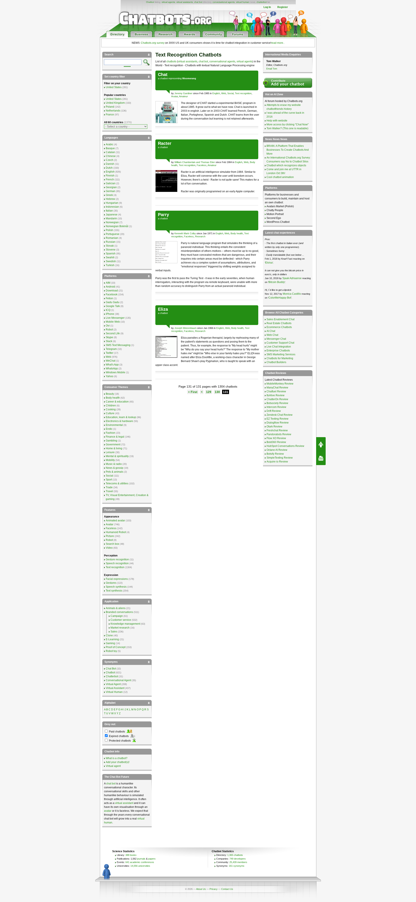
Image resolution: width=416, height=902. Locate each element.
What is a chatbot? (116, 758)
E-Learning (112, 639)
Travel (109, 491)
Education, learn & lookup (121, 417)
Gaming (110, 643)
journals (141, 858)
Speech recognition (117, 563)
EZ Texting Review (277, 418)
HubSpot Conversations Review (285, 446)
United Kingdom (115, 102)
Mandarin (111, 218)
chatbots (171, 61)
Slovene (110, 249)
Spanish (110, 253)
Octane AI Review (276, 449)
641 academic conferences (139, 862)
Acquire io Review (277, 461)
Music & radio (114, 464)
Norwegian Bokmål (117, 226)
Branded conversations (119, 612)
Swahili (110, 257)
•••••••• (127, 66)
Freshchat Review (277, 430)
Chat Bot (111, 668)
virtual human (242, 2)
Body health (237, 233)
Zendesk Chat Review (279, 414)
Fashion (110, 432)
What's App (112, 364)
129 (208, 392)
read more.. (277, 42)
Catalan (110, 152)
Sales (113, 631)
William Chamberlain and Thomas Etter (194, 162)
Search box (112, 543)
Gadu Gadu (112, 302)
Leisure (110, 452)
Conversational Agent (118, 680)
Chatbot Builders (276, 362)
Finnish (110, 175)
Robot (109, 329)
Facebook (111, 294)
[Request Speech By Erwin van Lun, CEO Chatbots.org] (321, 444)
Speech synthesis (116, 586)
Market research (120, 627)
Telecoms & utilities (117, 483)
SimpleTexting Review (279, 457)
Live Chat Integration (278, 346)
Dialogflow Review (277, 422)
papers (152, 858)
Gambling (111, 440)
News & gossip (114, 467)
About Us (201, 889)
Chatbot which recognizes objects (286, 165)
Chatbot (150, 2)
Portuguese (112, 234)
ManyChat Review (277, 387)
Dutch (109, 167)
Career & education (117, 401)
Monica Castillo (292, 293)
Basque (110, 148)
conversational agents (224, 2)
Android (110, 286)
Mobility (110, 460)
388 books (130, 855)
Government (113, 444)
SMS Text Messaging (118, 345)
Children (111, 405)
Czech (109, 160)
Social (230, 93)
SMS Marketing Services (280, 354)
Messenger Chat (276, 338)
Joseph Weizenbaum (185, 328)
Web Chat (272, 334)
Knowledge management (125, 623)
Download (112, 290)
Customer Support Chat (280, 342)
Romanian (112, 237)
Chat (162, 74)
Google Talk (113, 306)
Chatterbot (112, 676)
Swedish (111, 261)
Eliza (163, 309)
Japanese (111, 214)
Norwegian (112, 222)
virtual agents (168, 2)
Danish (110, 163)
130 (217, 392)
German (110, 191)
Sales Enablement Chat (280, 319)
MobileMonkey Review (279, 383)
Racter (164, 143)
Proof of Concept (115, 647)
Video (109, 547)
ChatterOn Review (277, 399)
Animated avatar (115, 520)
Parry (163, 214)
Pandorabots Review (278, 434)
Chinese (111, 156)
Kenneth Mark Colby (185, 233)
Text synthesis (114, 590)
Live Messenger (115, 317)
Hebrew (110, 198)
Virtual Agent (113, 684)
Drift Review (273, 410)
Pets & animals (114, 471)
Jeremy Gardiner (183, 93)
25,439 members (238, 862)
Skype (109, 337)
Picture (110, 536)
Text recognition (243, 93)
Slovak (110, 245)
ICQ (108, 310)
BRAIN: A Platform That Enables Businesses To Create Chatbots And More (287, 149)
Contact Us (227, 889)
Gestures (111, 582)
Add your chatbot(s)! (117, 762)
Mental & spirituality (117, 456)
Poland (110, 106)
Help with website (276, 120)
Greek (109, 195)
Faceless (201, 165)
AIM (108, 282)
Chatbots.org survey (152, 42)
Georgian (111, 187)
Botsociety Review (277, 403)
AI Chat (270, 331)
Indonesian (112, 206)
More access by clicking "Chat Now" (287, 124)
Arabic (109, 144)
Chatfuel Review (276, 391)
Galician (110, 183)
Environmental (114, 425)
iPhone (110, 313)
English (216, 93)
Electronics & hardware (119, 421)
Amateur (183, 96)
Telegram (111, 349)
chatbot (164, 78)
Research (200, 236)
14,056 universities (140, 866)
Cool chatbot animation (280, 177)
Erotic (109, 428)
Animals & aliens (115, 608)
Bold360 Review (276, 442)
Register (282, 7)
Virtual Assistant (115, 688)
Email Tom (271, 68)
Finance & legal (115, 436)
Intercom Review (276, 407)
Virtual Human (114, 691)
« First (192, 392)
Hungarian (112, 202)
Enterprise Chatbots (278, 350)
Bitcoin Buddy (276, 282)
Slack (109, 341)
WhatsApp (112, 368)
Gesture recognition (117, 559)
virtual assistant (124, 803)
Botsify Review (275, 453)
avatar (107, 810)
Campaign (116, 615)
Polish (109, 230)
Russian (110, 241)
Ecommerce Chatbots (279, 327)
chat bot (198, 2)
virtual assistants (184, 2)
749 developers (237, 858)
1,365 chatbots (235, 855)
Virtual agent (113, 766)
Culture (110, 413)
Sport (109, 479)
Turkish (110, 265)
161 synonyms (236, 866)
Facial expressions (117, 578)
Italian (109, 210)
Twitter (109, 352)
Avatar (174, 96)
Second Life (113, 333)
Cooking (111, 409)
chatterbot (262, 2)
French (110, 179)
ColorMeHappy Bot (279, 297)
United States (114, 87)
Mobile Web (113, 321)
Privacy (214, 889)
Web (223, 93)
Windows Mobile (115, 372)
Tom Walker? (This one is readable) (287, 128)
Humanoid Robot (116, 532)
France (110, 114)
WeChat (110, 360)
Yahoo (109, 376)
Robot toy (111, 651)
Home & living (114, 448)
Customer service (120, 619)
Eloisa (269, 262)
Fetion (109, 298)
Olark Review (274, 426)
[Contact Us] (321, 458)
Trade (109, 487)
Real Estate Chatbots (278, 323)
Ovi (108, 325)
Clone (109, 635)
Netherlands (113, 110)
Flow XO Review (276, 438)
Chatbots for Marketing (279, 358)
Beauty (110, 393)
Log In (267, 7)
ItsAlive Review (275, 395)
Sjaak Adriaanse (292, 278)
